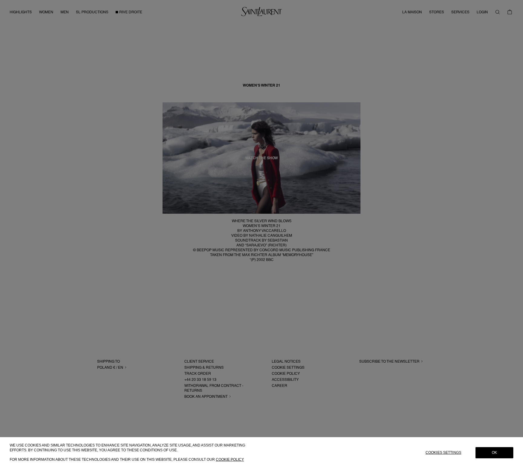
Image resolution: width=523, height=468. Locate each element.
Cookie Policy (230, 459)
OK (494, 452)
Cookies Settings (443, 452)
